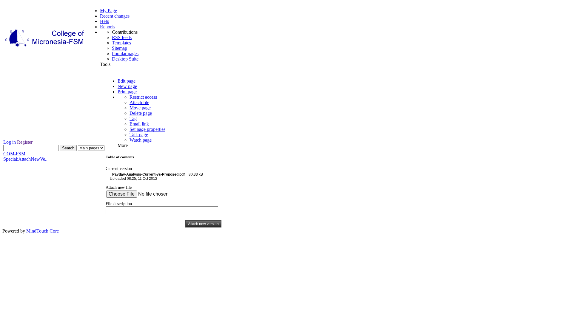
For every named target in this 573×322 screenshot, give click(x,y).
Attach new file (119, 187)
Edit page (126, 80)
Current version (119, 168)
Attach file (139, 102)
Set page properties (147, 129)
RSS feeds (122, 37)
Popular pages (125, 53)
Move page (140, 107)
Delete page (141, 113)
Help (104, 21)
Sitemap (119, 48)
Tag (133, 118)
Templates (121, 42)
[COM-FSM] (45, 46)
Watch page (141, 140)
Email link (139, 123)
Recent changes (115, 15)
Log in (9, 142)
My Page (108, 10)
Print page (127, 91)
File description (119, 203)
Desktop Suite (125, 58)
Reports (107, 26)
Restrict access (143, 97)
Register (25, 142)
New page (127, 86)
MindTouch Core (42, 230)
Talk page (139, 134)
